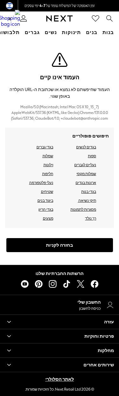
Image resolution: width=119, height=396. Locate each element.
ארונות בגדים (86, 182)
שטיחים (47, 191)
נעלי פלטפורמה (41, 182)
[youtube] (25, 284)
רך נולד (90, 218)
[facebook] (95, 284)
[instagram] (53, 284)
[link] (109, 18)
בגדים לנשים (86, 147)
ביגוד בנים (45, 200)
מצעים (48, 218)
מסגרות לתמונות (83, 209)
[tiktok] (67, 284)
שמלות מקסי (86, 174)
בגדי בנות (88, 191)
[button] (59, 322)
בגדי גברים (44, 147)
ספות (92, 156)
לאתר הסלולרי (59, 379)
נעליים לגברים (85, 165)
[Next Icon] (59, 18)
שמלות (48, 156)
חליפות (47, 174)
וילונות (48, 165)
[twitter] (81, 284)
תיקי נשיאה (87, 200)
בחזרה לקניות (59, 245)
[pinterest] (39, 284)
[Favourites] (95, 18)
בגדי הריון (45, 209)
